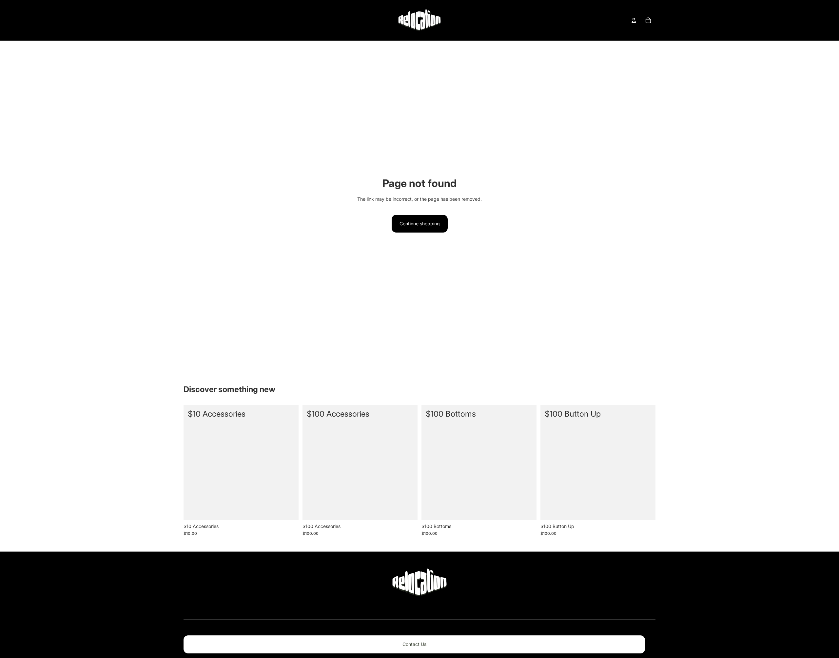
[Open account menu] (634, 20)
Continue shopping (420, 223)
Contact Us (414, 644)
